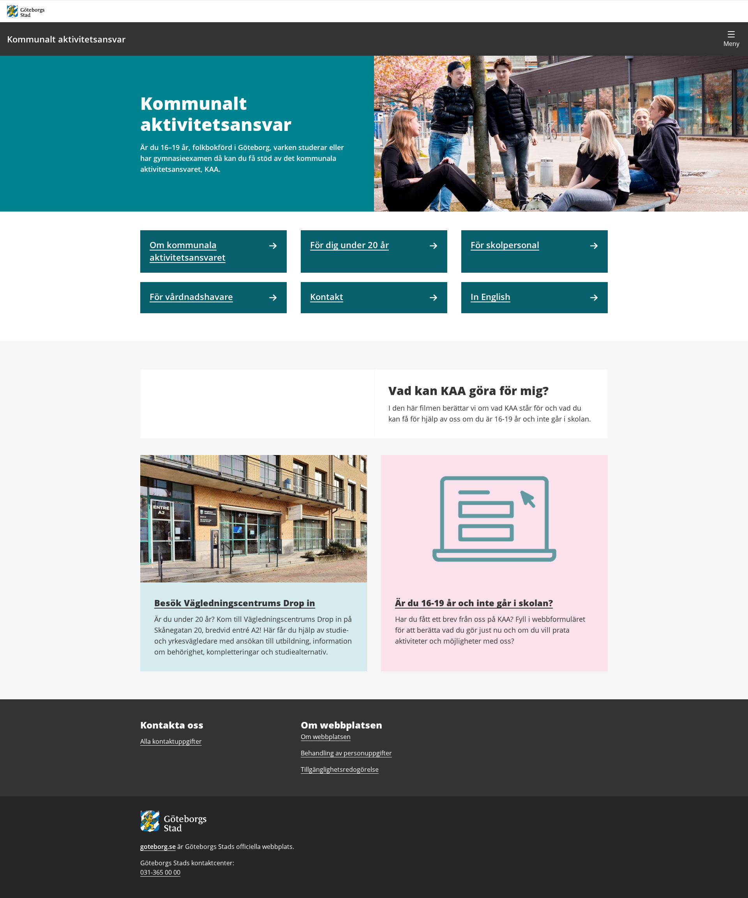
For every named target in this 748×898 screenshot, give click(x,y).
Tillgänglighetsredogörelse (340, 769)
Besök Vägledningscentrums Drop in (234, 603)
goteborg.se (158, 846)
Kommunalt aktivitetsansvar (66, 39)
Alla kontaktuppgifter (171, 741)
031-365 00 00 (160, 872)
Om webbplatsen (326, 736)
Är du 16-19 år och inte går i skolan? (474, 603)
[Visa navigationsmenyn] (731, 39)
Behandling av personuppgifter (346, 753)
